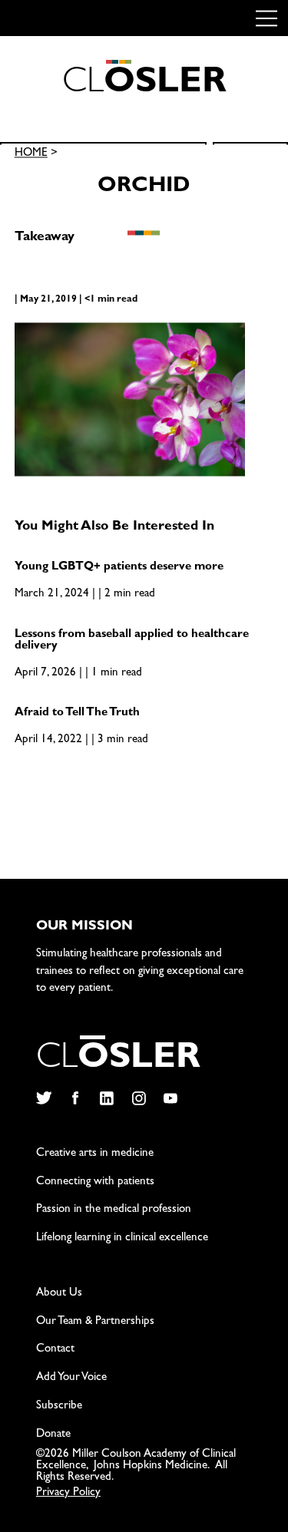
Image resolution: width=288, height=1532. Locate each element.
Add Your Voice (71, 1378)
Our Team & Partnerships (95, 1322)
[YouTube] (171, 1098)
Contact (55, 1349)
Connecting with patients (95, 1182)
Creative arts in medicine (95, 1154)
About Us (59, 1293)
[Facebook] (75, 1098)
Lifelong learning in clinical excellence (122, 1238)
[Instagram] (138, 1098)
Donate (53, 1435)
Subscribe (59, 1406)
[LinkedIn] (107, 1098)
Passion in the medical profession (113, 1210)
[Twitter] (43, 1098)
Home (31, 154)
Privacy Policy (68, 1493)
